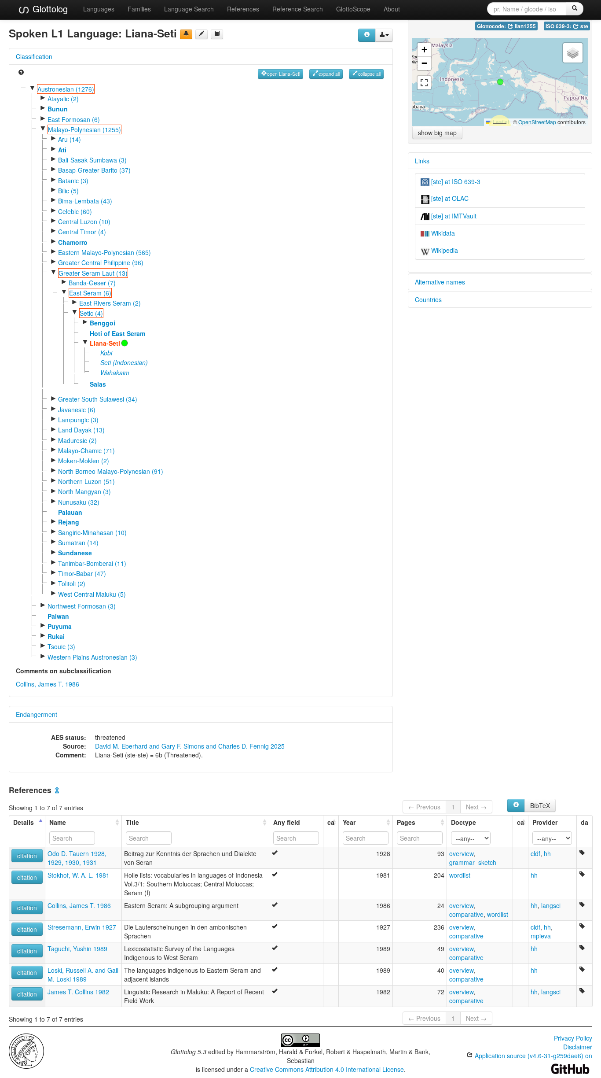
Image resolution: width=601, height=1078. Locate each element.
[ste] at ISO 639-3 (454, 181)
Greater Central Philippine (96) (100, 262)
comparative (466, 914)
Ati (62, 149)
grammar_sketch (472, 862)
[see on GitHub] (201, 34)
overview (461, 853)
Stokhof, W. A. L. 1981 (79, 875)
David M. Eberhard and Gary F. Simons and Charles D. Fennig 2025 (190, 746)
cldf (535, 853)
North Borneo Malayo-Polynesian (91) (110, 471)
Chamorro (73, 242)
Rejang (68, 521)
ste (583, 26)
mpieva (541, 935)
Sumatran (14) (78, 542)
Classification (34, 56)
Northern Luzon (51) (86, 481)
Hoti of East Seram (117, 333)
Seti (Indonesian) (124, 362)
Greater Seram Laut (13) (93, 273)
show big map (437, 132)
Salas (98, 384)
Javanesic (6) (76, 409)
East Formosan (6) (74, 119)
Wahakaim (114, 372)
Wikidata (442, 233)
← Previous (424, 806)
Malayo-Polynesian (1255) (84, 129)
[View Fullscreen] (424, 82)
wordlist (459, 875)
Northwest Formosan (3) (82, 606)
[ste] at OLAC (449, 198)
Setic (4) (91, 313)
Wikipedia (443, 250)
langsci (551, 905)
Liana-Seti (105, 343)
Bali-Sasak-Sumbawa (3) (92, 159)
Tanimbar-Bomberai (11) (92, 563)
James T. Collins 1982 (78, 991)
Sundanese (75, 552)
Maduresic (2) (77, 440)
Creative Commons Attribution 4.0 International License (327, 1069)
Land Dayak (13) (81, 429)
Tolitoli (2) (71, 583)
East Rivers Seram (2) (110, 303)
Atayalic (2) (63, 98)
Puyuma (60, 626)
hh (547, 853)
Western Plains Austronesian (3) (92, 657)
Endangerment (36, 714)
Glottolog (49, 8)
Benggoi (102, 322)
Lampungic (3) (78, 419)
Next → (476, 806)
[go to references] (217, 34)
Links (422, 160)
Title (132, 822)
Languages (98, 8)
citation (27, 855)
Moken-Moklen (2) (83, 460)
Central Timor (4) (82, 231)
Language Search (189, 8)
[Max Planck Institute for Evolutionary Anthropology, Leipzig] (26, 1049)
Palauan (70, 512)
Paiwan (58, 616)
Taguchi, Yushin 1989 (77, 948)
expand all (329, 73)
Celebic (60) (75, 211)
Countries (428, 299)
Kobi (106, 352)
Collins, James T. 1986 (47, 683)
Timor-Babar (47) (82, 573)
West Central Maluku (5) (92, 594)
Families (139, 8)
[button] (500, 82)
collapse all (369, 73)
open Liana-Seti (283, 73)
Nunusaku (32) (78, 502)
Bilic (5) (68, 190)
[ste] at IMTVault (452, 215)
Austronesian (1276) (65, 89)
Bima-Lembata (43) (85, 200)
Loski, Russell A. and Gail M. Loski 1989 (83, 974)
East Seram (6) (90, 292)
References (243, 8)
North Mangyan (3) (84, 491)
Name (57, 822)
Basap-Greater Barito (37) (94, 170)
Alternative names (440, 281)
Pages (406, 822)
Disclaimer (577, 1046)
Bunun (58, 108)
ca (330, 822)
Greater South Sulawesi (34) (97, 399)
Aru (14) (69, 139)
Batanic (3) (73, 180)
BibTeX (540, 805)
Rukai (56, 636)
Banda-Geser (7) (92, 282)
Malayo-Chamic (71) (86, 450)
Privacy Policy (573, 1038)
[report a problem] (186, 34)
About (392, 8)
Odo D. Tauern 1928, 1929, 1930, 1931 (77, 858)
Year (349, 822)
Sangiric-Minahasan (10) (92, 532)
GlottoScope (353, 8)
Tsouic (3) (61, 646)
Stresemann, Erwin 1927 (82, 927)
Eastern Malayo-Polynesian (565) (104, 252)
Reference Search (297, 8)
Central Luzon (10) (84, 221)
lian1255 (524, 26)
